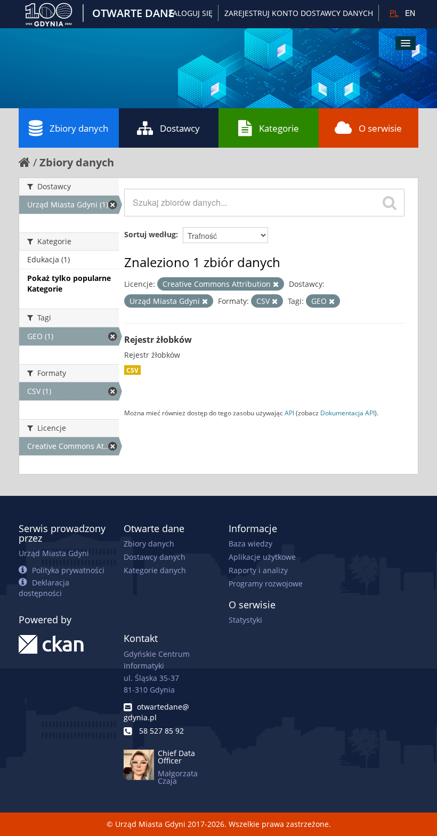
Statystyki (245, 620)
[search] (389, 203)
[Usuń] (276, 284)
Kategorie (279, 128)
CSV (132, 370)
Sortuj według (150, 234)
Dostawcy (180, 128)
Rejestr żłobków (158, 339)
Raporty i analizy (258, 570)
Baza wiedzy (250, 543)
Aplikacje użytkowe (262, 557)
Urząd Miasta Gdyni (54, 553)
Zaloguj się (190, 13)
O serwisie (380, 128)
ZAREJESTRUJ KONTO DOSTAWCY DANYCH (298, 13)
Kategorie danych (155, 570)
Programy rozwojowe (266, 583)
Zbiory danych (79, 128)
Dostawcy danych (154, 557)
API (289, 412)
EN (410, 12)
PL (394, 12)
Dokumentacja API (347, 412)
